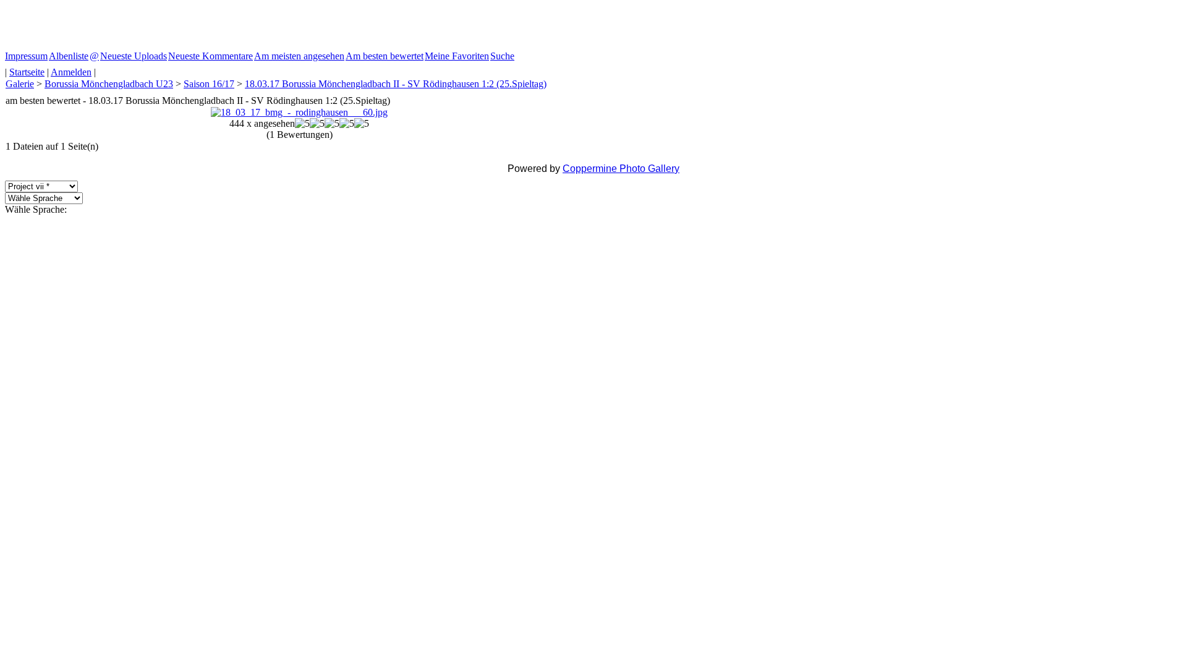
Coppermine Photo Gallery (621, 168)
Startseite (27, 72)
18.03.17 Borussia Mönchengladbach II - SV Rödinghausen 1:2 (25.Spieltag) (396, 84)
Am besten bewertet (384, 56)
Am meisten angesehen (299, 56)
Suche (502, 56)
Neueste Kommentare (210, 56)
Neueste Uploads (133, 56)
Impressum (26, 56)
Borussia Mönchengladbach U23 (109, 84)
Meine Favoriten (457, 56)
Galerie (20, 84)
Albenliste (68, 56)
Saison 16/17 (209, 84)
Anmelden (71, 72)
